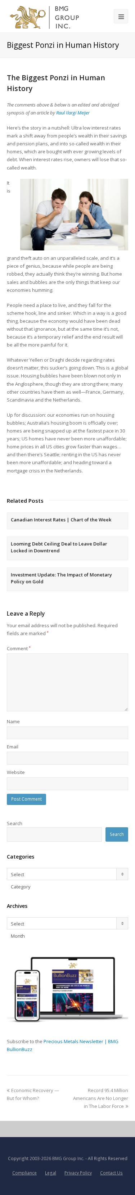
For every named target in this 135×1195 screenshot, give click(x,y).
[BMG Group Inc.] (45, 16)
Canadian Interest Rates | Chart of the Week (61, 519)
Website (16, 772)
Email (12, 746)
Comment (19, 648)
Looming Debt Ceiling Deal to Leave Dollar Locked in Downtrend (59, 547)
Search (14, 823)
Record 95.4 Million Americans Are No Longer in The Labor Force (100, 1098)
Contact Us (111, 1173)
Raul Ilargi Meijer (73, 112)
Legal (50, 1173)
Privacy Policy (78, 1173)
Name (13, 721)
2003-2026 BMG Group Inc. (57, 1158)
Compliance (24, 1173)
